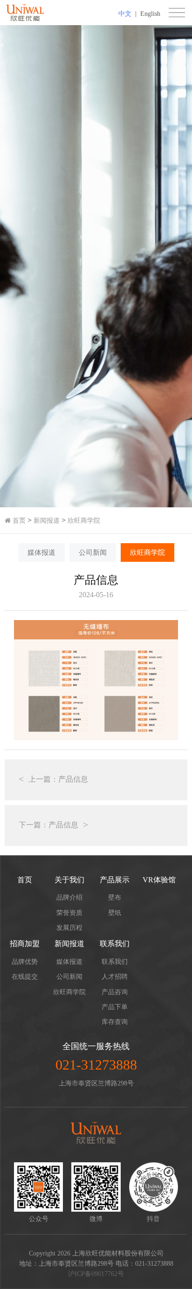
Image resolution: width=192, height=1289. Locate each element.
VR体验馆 (159, 880)
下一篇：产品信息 (48, 825)
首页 (18, 520)
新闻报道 (47, 520)
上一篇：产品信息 (58, 779)
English (150, 13)
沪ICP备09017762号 (96, 1273)
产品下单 (115, 1006)
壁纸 (114, 912)
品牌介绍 (69, 897)
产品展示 (115, 880)
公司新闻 (93, 552)
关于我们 (69, 880)
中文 (124, 13)
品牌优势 (25, 961)
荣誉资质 (69, 912)
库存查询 (115, 1021)
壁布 (114, 897)
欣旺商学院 (84, 520)
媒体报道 (41, 552)
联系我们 (115, 944)
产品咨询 (115, 992)
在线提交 (25, 976)
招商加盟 (25, 944)
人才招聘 (115, 976)
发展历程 (69, 927)
